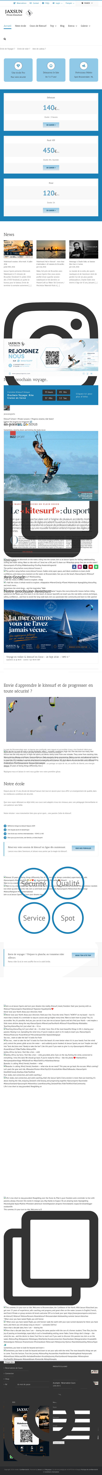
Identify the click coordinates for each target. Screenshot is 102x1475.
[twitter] (85, 567)
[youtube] (91, 567)
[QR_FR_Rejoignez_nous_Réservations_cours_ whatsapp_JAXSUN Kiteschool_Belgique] (51, 339)
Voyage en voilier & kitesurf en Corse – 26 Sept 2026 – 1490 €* (38, 657)
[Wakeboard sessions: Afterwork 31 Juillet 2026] (18, 249)
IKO (42, 834)
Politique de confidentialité (89, 1469)
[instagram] (80, 567)
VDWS (37, 834)
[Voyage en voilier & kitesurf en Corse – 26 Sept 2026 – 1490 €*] (51, 601)
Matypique (48, 1469)
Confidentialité (24, 1469)
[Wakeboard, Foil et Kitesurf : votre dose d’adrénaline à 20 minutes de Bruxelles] (50, 249)
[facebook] (74, 567)
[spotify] (96, 567)
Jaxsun (40, 1469)
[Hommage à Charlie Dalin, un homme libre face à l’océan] (83, 249)
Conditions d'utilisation (52, 1472)
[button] (5, 38)
